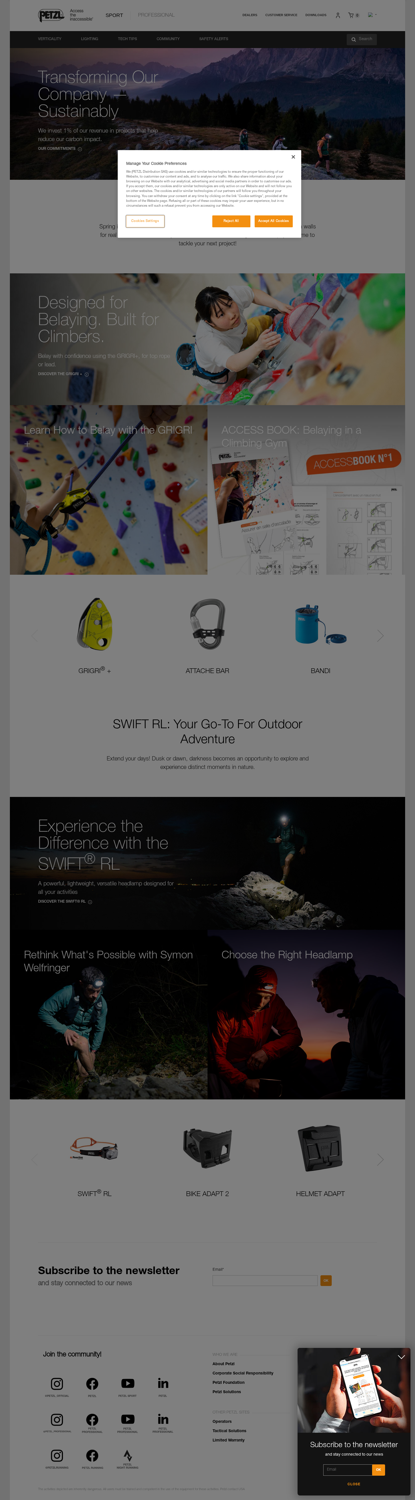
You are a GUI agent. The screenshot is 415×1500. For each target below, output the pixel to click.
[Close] (293, 157)
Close (354, 1484)
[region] (209, 194)
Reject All (231, 221)
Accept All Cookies (273, 221)
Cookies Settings (145, 221)
